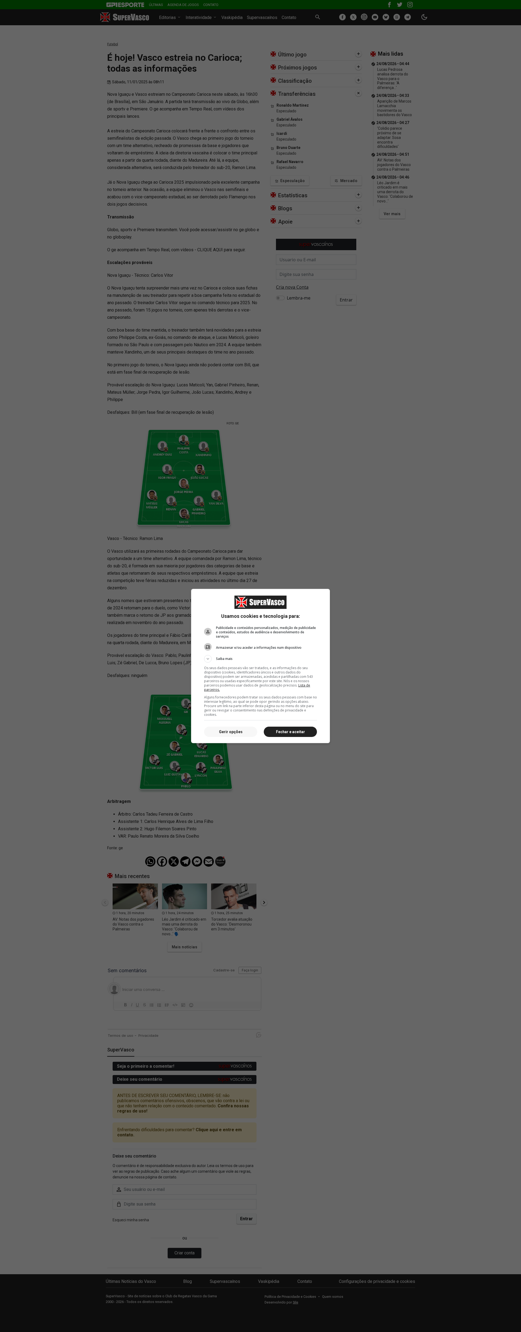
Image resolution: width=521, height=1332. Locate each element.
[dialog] (260, 666)
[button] (260, 659)
